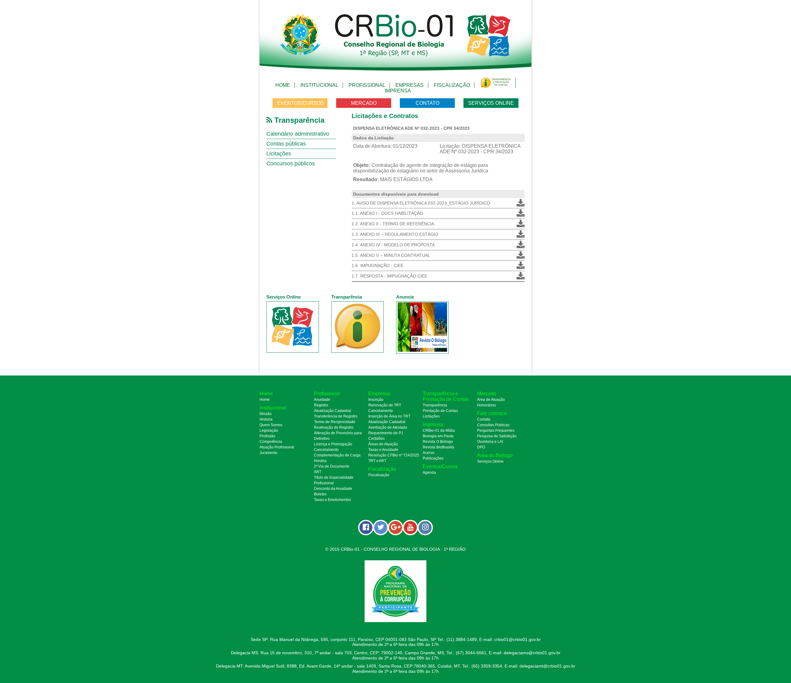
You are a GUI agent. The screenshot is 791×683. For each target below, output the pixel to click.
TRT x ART (377, 461)
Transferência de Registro (335, 416)
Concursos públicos (290, 163)
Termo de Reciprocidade (334, 422)
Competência (271, 441)
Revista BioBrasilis (438, 447)
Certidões (376, 438)
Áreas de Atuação (383, 444)
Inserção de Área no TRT (389, 416)
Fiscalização (452, 85)
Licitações (278, 154)
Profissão (267, 436)
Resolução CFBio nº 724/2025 (393, 455)
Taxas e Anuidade (383, 450)
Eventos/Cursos (300, 103)
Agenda (429, 472)
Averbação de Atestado (387, 427)
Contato (427, 103)
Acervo (428, 453)
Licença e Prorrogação (333, 444)
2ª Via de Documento (331, 466)
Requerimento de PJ (385, 433)
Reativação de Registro (333, 427)
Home (282, 85)
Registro (321, 405)
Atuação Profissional (277, 447)
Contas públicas (286, 144)
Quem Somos (271, 425)
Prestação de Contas (440, 411)
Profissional (367, 85)
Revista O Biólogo (438, 441)
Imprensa (398, 90)
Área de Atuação (491, 399)
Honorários (486, 405)
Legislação (269, 430)
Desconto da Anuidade (333, 488)
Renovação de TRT (384, 405)
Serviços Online (491, 103)
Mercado (364, 103)
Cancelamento (326, 450)
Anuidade (322, 399)
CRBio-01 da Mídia (439, 430)
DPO (481, 447)
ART (317, 472)
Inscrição (375, 399)
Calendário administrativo (297, 134)
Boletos (320, 494)
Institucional (319, 85)
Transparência (435, 405)
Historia (266, 419)
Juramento (268, 453)
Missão (266, 414)
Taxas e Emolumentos (332, 500)
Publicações (433, 458)
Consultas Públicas (493, 425)
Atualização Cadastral (332, 411)
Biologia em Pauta (438, 436)
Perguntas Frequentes (495, 430)
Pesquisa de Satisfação (497, 436)
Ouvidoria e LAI (490, 441)
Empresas (410, 85)
